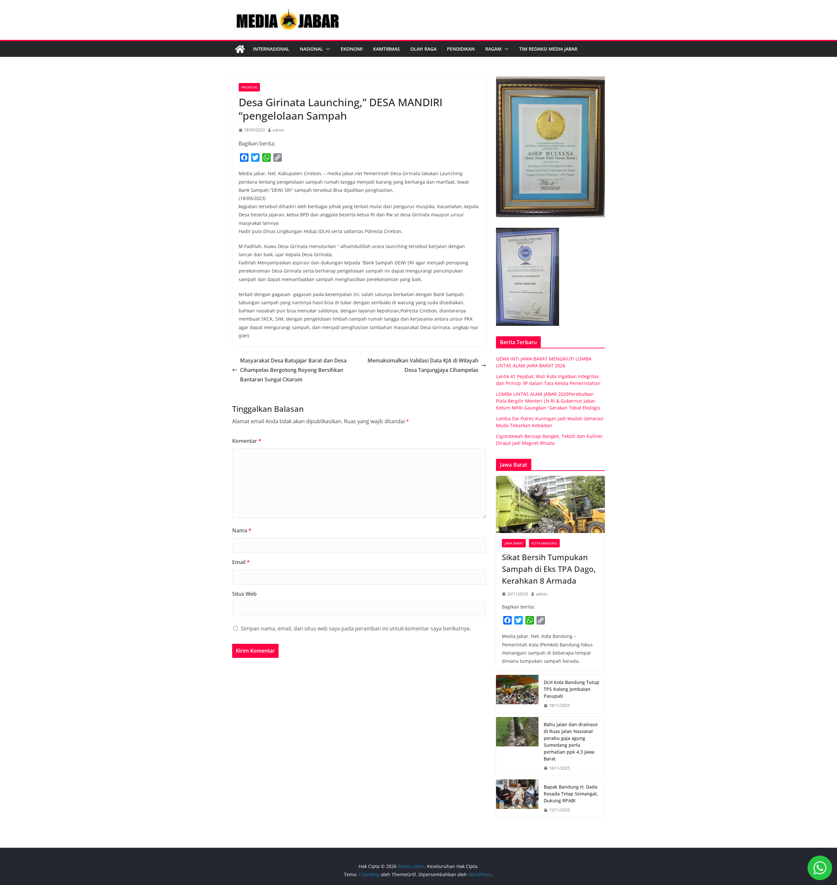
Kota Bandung (544, 543)
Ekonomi (352, 49)
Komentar (246, 440)
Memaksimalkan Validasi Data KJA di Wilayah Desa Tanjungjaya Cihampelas (422, 365)
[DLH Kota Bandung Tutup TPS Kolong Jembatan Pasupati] (517, 694)
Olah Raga (423, 49)
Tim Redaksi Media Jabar (548, 49)
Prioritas (249, 87)
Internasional (271, 49)
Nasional (311, 49)
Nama (241, 530)
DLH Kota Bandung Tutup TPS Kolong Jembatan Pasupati (571, 689)
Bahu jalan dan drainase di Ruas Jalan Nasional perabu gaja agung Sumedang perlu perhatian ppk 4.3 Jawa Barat (571, 741)
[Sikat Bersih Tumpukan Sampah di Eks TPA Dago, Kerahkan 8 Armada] (550, 504)
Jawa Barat (513, 543)
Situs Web (244, 593)
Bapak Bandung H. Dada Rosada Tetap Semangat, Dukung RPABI (571, 794)
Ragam (493, 49)
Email (241, 562)
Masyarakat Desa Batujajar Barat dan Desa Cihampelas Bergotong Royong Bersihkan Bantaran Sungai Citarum (293, 370)
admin (278, 130)
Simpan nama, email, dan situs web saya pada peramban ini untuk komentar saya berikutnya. (356, 628)
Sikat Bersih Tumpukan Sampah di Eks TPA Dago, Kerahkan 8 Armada (549, 569)
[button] (326, 49)
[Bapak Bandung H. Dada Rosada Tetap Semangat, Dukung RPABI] (517, 798)
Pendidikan (461, 49)
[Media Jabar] (240, 49)
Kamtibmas (386, 49)
